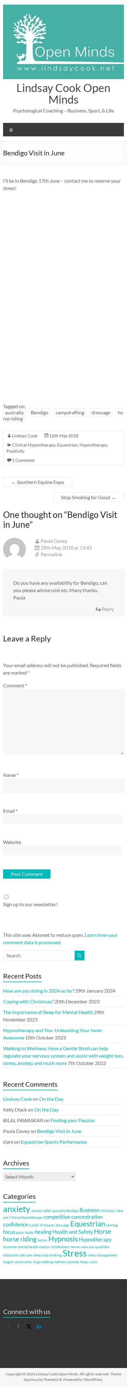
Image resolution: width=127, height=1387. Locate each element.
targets (8, 1262)
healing (43, 1232)
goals (20, 1232)
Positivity (15, 451)
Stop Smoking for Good (88, 497)
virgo (37, 1262)
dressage (101, 412)
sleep (37, 1255)
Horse (102, 1231)
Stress (75, 1253)
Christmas (107, 1211)
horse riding (20, 1239)
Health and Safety (72, 1232)
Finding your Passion (73, 1120)
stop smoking (52, 1255)
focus (9, 1232)
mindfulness (60, 1247)
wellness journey (66, 1262)
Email (10, 811)
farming (112, 1225)
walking (47, 1262)
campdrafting (70, 412)
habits (29, 1232)
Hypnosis (63, 1238)
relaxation (10, 1255)
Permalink (51, 554)
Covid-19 (36, 1225)
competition (56, 1217)
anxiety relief (41, 1211)
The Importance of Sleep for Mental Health (48, 1012)
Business (89, 1210)
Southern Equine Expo (37, 482)
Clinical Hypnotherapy (33, 444)
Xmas (84, 1262)
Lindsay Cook (25, 435)
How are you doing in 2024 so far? (38, 991)
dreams (49, 1225)
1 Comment (23, 460)
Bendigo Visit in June (59, 1131)
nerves (76, 1247)
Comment (15, 685)
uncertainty (23, 1262)
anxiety (16, 1209)
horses (42, 1240)
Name (10, 775)
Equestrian (67, 444)
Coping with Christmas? (28, 1001)
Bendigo (39, 412)
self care (25, 1255)
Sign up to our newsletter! (30, 904)
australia (14, 412)
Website (12, 842)
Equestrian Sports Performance (54, 1142)
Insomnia (10, 1247)
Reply (108, 609)
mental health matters (34, 1247)
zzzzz (93, 1262)
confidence (15, 1224)
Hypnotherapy (93, 444)
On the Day (51, 1099)
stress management (102, 1255)
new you (88, 1247)
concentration (87, 1217)
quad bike (102, 1247)
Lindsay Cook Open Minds (63, 93)
